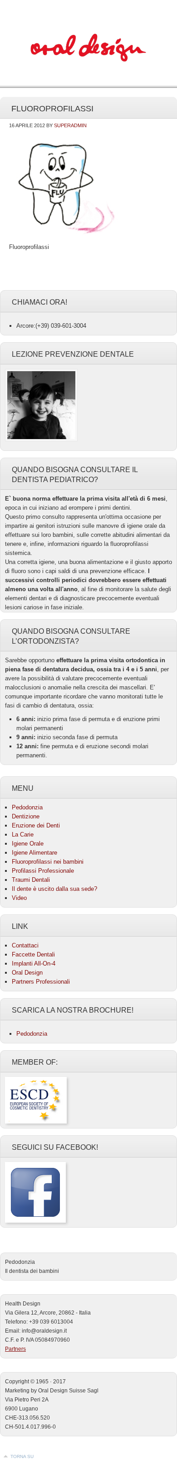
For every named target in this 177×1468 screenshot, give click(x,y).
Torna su (22, 1456)
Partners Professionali (41, 981)
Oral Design (27, 972)
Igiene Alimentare (34, 852)
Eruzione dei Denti (36, 825)
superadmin (70, 125)
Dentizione (25, 816)
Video (19, 897)
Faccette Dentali (33, 954)
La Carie (23, 834)
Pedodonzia (88, 50)
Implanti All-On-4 (33, 963)
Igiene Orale (28, 843)
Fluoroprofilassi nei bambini (48, 861)
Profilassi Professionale (43, 870)
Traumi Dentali (31, 879)
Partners (15, 1349)
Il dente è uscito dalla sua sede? (54, 888)
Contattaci (25, 945)
